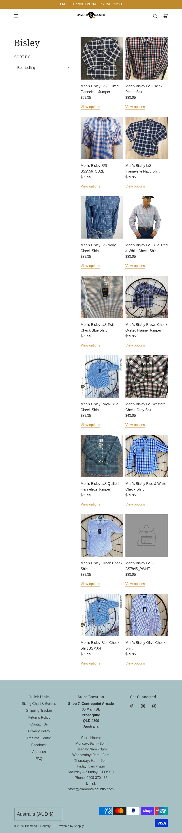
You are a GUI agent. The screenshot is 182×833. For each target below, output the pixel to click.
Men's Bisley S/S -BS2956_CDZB (95, 168)
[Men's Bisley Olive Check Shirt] (146, 615)
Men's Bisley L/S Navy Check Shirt (98, 248)
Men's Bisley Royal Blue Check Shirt (99, 407)
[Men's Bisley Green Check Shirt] (102, 535)
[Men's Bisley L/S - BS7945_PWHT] (146, 535)
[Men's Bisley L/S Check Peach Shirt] (146, 58)
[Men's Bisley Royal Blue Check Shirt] (102, 376)
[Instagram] (143, 706)
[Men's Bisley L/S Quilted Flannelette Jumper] (102, 58)
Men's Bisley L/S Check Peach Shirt (144, 89)
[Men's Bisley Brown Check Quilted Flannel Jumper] (146, 297)
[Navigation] (16, 16)
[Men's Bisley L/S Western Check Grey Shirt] (146, 376)
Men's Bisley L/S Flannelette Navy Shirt (142, 168)
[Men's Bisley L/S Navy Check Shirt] (102, 217)
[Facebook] (131, 706)
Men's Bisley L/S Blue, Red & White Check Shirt (146, 248)
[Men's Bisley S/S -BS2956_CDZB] (102, 138)
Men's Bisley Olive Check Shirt (145, 645)
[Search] (155, 16)
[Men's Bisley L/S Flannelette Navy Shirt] (146, 138)
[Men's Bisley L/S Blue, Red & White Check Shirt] (146, 217)
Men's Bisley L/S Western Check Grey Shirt (145, 407)
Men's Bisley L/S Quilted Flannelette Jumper (99, 89)
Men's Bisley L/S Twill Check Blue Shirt (97, 327)
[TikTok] (154, 706)
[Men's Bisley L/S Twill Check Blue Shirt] (102, 297)
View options (90, 107)
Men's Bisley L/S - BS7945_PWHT (139, 566)
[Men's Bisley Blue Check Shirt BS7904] (102, 615)
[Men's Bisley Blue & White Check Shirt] (146, 456)
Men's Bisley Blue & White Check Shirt (145, 486)
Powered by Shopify (71, 826)
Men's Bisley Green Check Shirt (101, 566)
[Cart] (165, 16)
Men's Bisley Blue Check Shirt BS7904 (100, 645)
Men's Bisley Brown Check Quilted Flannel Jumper (146, 327)
